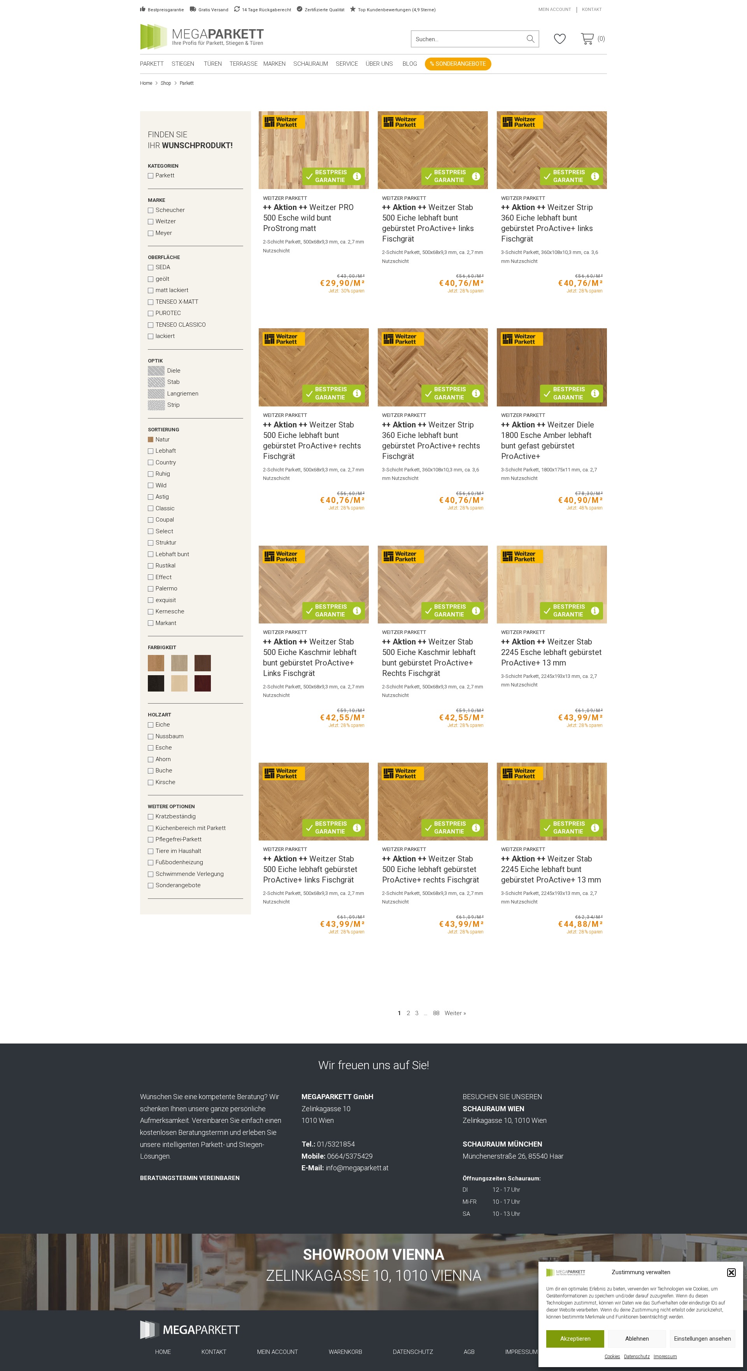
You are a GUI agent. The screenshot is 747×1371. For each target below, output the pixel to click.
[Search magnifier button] (530, 39)
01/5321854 (336, 1144)
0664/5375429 (350, 1156)
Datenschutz (637, 1356)
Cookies (612, 1356)
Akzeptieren (575, 1338)
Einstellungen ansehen (702, 1338)
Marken (274, 63)
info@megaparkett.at (357, 1168)
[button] (731, 1272)
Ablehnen (637, 1338)
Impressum (665, 1356)
